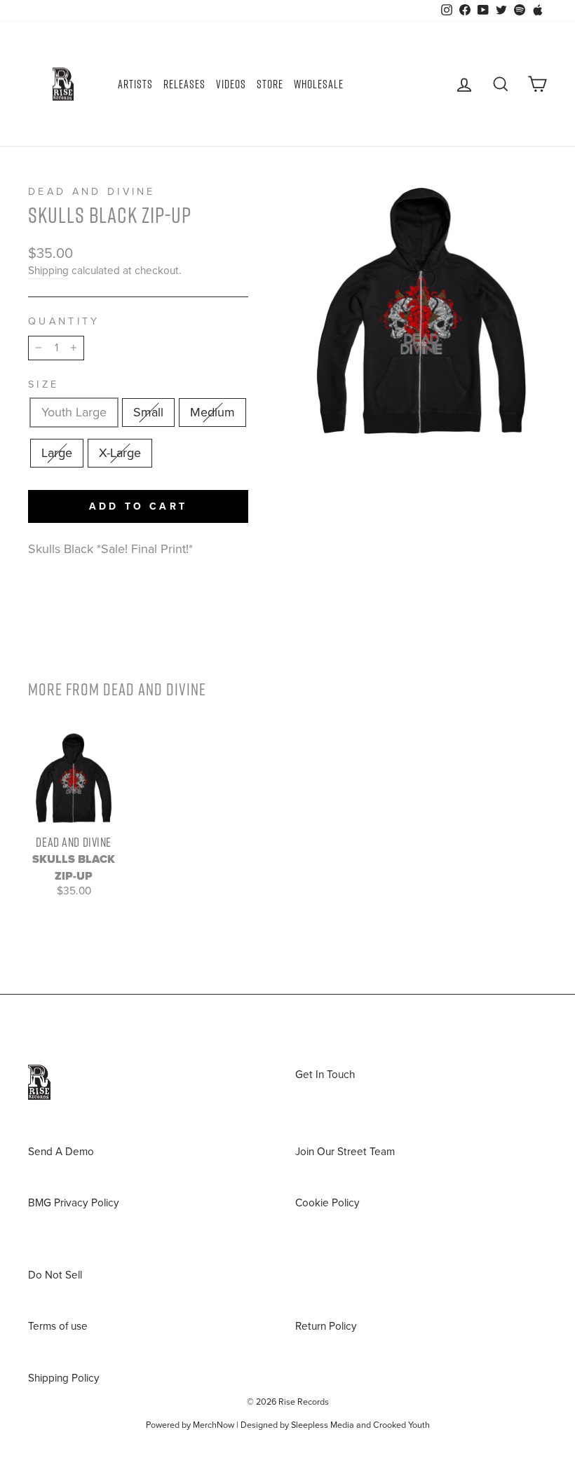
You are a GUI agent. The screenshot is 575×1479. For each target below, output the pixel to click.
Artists (135, 84)
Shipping (48, 270)
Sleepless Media (322, 1425)
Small (148, 412)
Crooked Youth (401, 1425)
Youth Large (74, 412)
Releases (184, 84)
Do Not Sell (55, 1275)
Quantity (64, 321)
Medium (212, 412)
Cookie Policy (327, 1203)
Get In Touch (325, 1074)
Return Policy (326, 1326)
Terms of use (58, 1326)
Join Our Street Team (345, 1151)
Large (56, 453)
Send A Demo (61, 1151)
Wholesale (319, 84)
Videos (231, 84)
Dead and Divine (92, 192)
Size (43, 384)
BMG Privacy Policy (73, 1203)
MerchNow (213, 1425)
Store (270, 84)
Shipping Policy (64, 1378)
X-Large (120, 453)
